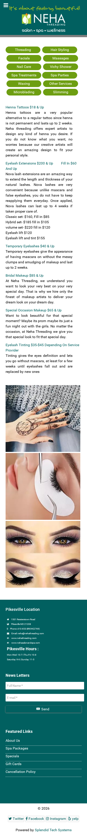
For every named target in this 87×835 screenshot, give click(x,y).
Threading (23, 50)
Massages (60, 58)
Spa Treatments (23, 75)
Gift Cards (13, 764)
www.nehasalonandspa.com (25, 643)
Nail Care (24, 67)
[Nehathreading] (43, 6)
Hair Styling (60, 50)
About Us (13, 740)
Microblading (24, 92)
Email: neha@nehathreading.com (27, 633)
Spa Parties (60, 75)
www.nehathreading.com (24, 638)
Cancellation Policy (21, 772)
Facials (24, 58)
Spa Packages (17, 748)
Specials (12, 756)
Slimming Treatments (61, 95)
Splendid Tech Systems (53, 830)
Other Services (60, 83)
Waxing (24, 83)
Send (44, 709)
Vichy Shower (60, 67)
